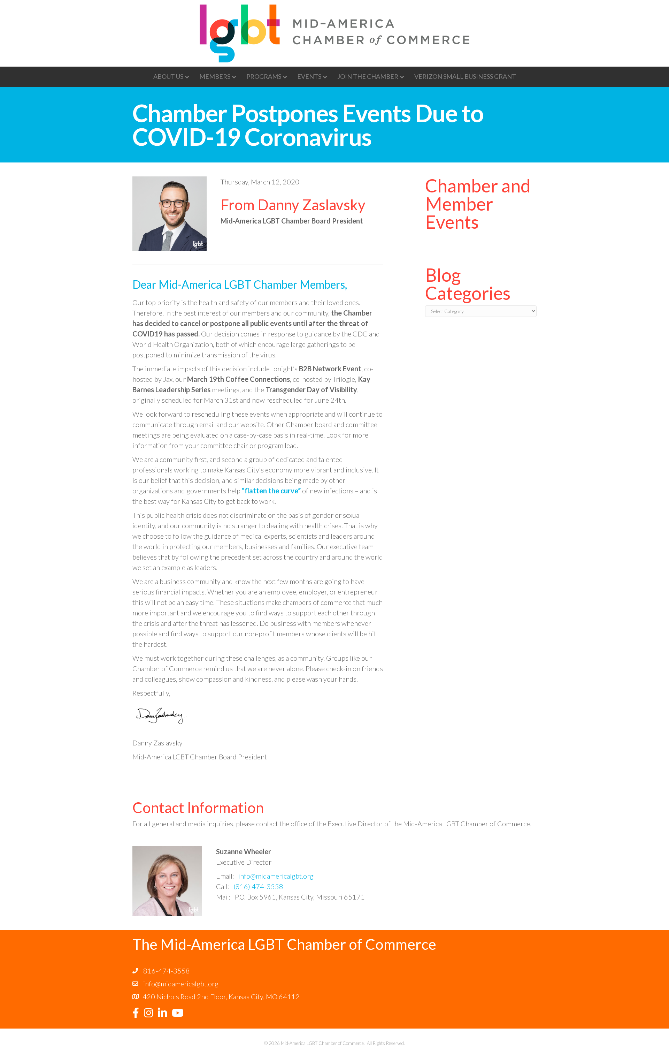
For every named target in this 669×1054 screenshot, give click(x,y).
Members (214, 76)
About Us (168, 76)
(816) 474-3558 (258, 886)
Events (309, 76)
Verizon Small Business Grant (465, 76)
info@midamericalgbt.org (276, 876)
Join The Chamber (367, 76)
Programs (263, 76)
